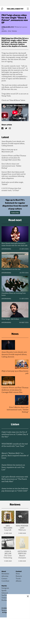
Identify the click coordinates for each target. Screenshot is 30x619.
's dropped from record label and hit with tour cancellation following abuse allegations (14, 175)
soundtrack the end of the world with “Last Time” (15, 445)
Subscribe (15, 213)
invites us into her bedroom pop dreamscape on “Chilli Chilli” (15, 489)
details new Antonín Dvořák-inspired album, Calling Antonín (13, 143)
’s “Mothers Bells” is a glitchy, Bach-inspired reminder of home (15, 455)
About (4, 571)
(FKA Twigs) (12, 31)
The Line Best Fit (15, 9)
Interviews (6, 249)
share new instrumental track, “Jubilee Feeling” (11, 166)
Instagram (5, 588)
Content (19, 571)
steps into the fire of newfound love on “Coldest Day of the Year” (15, 434)
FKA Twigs (6, 38)
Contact (4, 579)
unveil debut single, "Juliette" (13, 183)
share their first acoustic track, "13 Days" (11, 189)
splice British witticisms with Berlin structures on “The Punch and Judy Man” (15, 479)
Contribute (5, 581)
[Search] (2, 9)
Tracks (18, 579)
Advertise (5, 576)
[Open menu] (28, 9)
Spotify (4, 591)
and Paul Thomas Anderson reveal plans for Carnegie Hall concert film (14, 158)
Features (19, 576)
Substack (5, 593)
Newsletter (5, 574)
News (4, 31)
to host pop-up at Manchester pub (9, 151)
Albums (18, 581)
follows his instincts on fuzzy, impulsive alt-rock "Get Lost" (13, 467)
